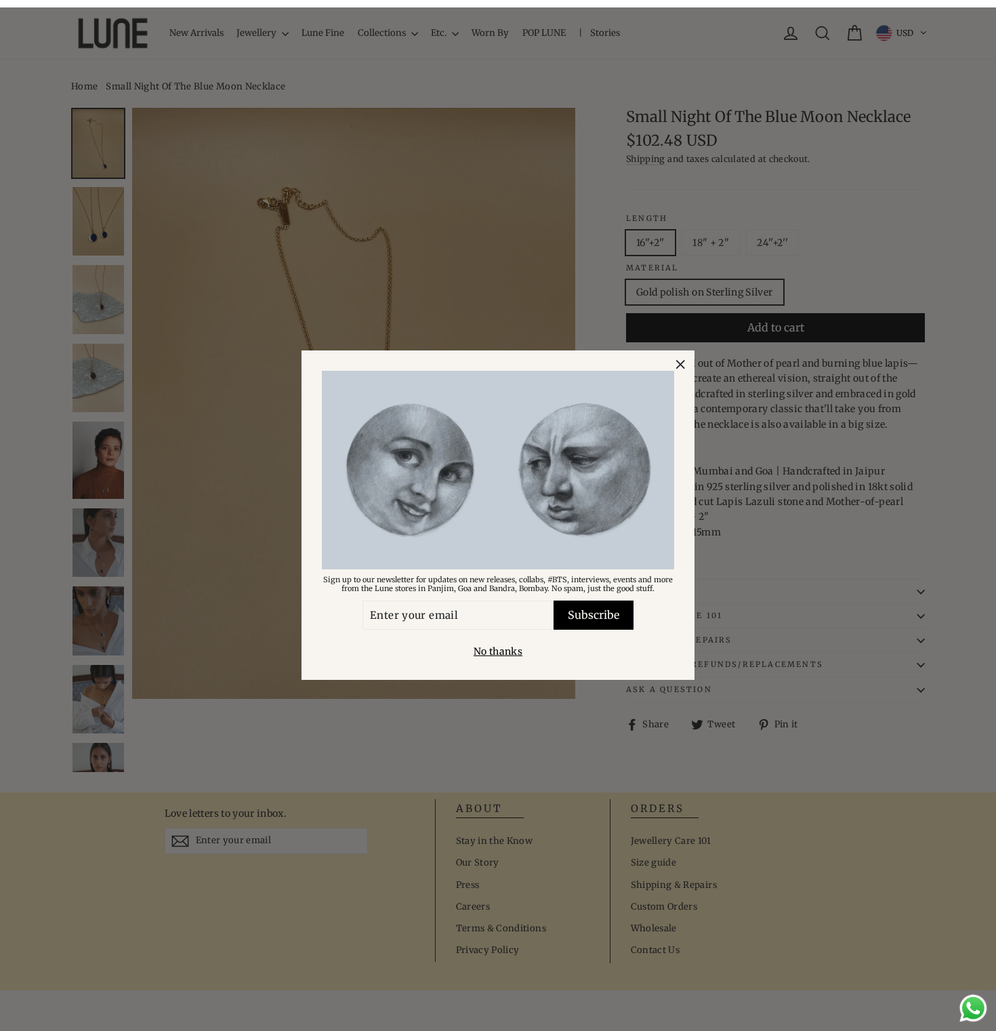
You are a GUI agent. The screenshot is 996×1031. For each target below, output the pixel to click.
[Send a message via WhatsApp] (973, 1008)
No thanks (498, 652)
